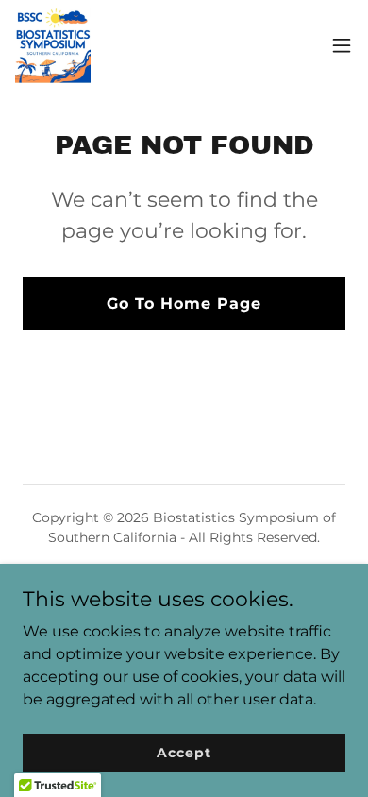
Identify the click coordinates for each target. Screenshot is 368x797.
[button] (341, 45)
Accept (183, 751)
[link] (53, 45)
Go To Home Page (184, 304)
